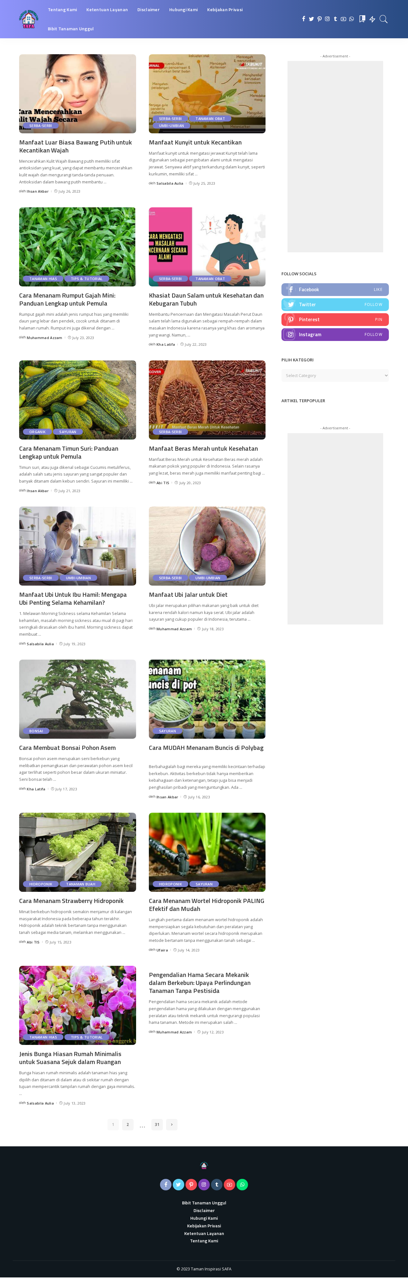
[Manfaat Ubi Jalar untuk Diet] (207, 546)
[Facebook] (304, 19)
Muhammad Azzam (44, 337)
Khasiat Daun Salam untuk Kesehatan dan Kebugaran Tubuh (206, 299)
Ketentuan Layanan (204, 1233)
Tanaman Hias (43, 278)
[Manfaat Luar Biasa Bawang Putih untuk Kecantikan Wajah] (77, 93)
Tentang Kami (204, 1240)
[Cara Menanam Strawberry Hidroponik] (77, 852)
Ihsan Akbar (38, 191)
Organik (37, 431)
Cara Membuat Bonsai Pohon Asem (67, 747)
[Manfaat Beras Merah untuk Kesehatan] (207, 400)
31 (157, 1124)
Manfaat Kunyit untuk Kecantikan (195, 142)
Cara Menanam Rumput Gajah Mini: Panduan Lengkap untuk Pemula (67, 299)
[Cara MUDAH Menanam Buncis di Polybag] (207, 699)
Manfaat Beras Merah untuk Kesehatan (203, 448)
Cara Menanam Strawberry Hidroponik (71, 901)
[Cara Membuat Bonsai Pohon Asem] (77, 699)
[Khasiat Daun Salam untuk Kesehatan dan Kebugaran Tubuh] (207, 246)
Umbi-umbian (171, 125)
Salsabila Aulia (170, 183)
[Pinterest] (320, 19)
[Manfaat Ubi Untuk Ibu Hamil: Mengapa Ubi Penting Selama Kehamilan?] (77, 546)
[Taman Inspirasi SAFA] (28, 19)
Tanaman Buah (80, 884)
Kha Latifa (166, 344)
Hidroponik (40, 884)
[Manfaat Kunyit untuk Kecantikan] (207, 93)
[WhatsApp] (351, 19)
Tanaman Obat (210, 118)
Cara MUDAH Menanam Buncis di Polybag (206, 747)
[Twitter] (312, 19)
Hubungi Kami (204, 1218)
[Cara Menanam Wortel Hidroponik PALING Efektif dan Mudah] (207, 852)
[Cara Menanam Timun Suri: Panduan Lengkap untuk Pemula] (77, 400)
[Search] (384, 19)
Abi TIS (163, 482)
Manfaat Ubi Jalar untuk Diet (188, 594)
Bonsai (36, 731)
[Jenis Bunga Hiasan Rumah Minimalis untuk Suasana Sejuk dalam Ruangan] (77, 1005)
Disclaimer (204, 1210)
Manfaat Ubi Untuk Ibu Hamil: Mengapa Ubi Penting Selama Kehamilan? (73, 598)
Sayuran (67, 431)
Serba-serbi (40, 125)
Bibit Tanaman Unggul (204, 1202)
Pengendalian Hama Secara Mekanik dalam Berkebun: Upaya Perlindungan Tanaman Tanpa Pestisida (200, 982)
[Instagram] (328, 19)
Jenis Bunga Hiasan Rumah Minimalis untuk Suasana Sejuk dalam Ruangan (70, 1058)
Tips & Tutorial (87, 278)
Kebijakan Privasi (204, 1225)
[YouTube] (343, 19)
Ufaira (162, 950)
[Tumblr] (335, 19)
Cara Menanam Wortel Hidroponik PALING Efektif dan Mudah (206, 904)
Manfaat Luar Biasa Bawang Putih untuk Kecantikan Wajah (75, 146)
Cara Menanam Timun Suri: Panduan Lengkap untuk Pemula (68, 452)
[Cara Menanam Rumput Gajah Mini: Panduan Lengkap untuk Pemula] (77, 246)
